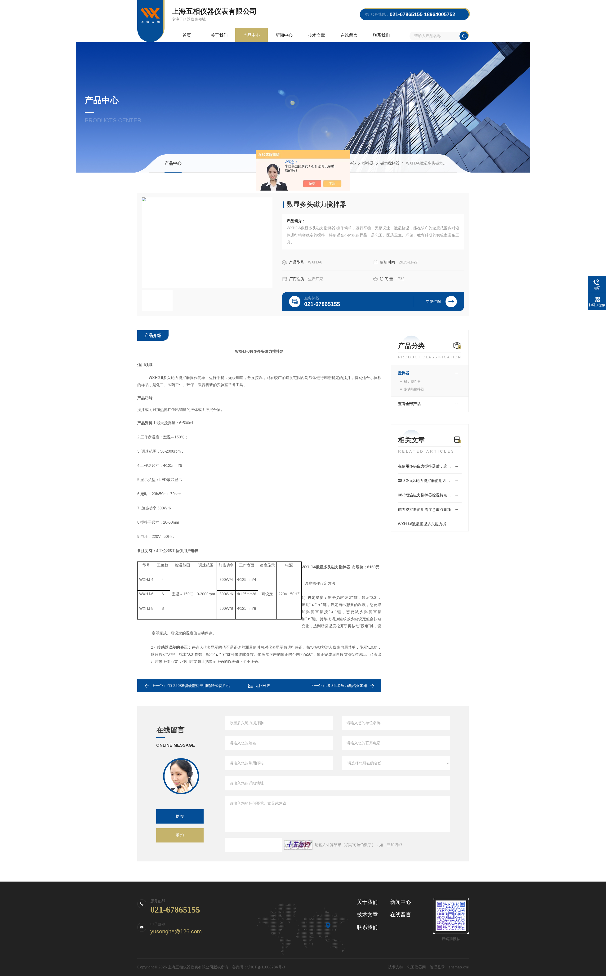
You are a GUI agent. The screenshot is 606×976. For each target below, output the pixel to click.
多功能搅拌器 (414, 389)
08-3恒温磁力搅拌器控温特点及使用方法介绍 (430, 495)
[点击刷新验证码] (298, 845)
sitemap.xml (459, 967)
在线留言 (348, 35)
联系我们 (381, 35)
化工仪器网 (416, 967)
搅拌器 (368, 163)
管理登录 (437, 967)
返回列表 (262, 686)
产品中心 (251, 35)
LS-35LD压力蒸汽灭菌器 (346, 686)
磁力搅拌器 (389, 163)
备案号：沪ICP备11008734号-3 (258, 967)
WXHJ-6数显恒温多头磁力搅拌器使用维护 (430, 524)
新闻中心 (284, 35)
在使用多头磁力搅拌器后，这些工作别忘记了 (430, 466)
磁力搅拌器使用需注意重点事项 (424, 510)
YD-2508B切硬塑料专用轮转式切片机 (198, 686)
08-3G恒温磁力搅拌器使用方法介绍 (428, 481)
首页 (187, 35)
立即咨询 (433, 301)
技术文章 (316, 35)
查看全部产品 (409, 404)
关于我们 (219, 35)
